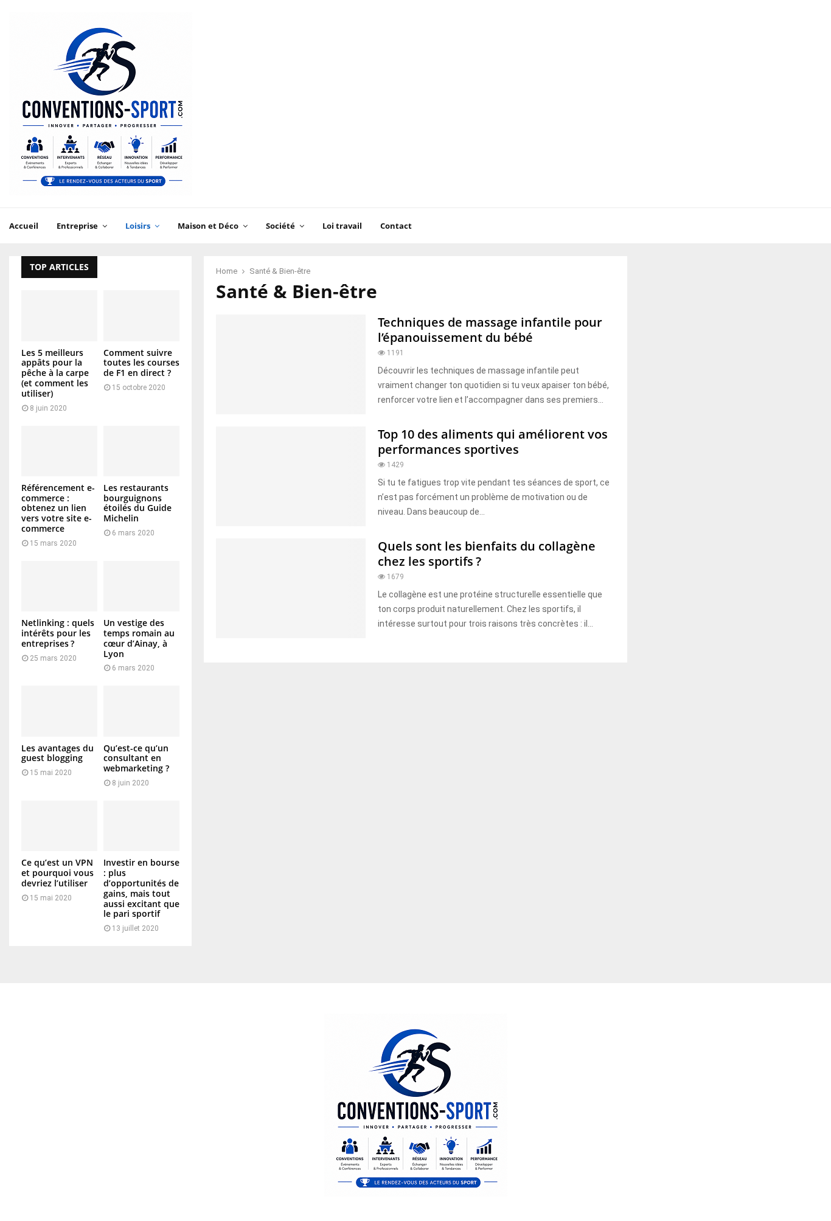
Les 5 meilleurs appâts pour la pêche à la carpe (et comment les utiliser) (55, 373)
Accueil (23, 225)
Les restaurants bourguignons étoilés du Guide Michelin (137, 503)
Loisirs (137, 225)
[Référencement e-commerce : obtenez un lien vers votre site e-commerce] (59, 451)
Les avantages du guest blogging (57, 753)
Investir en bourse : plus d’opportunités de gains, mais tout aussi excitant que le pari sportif (141, 888)
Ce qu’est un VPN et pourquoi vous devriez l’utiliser (57, 873)
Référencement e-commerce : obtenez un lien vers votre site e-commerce (58, 508)
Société (280, 225)
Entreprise (77, 225)
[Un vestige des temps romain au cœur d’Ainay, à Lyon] (141, 586)
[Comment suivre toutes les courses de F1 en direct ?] (141, 315)
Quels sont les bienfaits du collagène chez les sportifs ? (487, 553)
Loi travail (342, 225)
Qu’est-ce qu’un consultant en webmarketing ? (136, 758)
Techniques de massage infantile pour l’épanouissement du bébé (490, 330)
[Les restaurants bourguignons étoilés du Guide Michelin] (141, 451)
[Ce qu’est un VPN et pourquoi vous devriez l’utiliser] (59, 826)
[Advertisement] (600, 104)
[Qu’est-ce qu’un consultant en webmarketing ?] (141, 711)
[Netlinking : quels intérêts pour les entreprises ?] (59, 586)
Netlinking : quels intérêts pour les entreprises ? (57, 633)
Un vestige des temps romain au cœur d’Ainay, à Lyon (139, 638)
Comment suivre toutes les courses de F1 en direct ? (141, 363)
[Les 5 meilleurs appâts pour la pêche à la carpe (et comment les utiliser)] (59, 315)
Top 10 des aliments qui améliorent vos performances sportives (493, 441)
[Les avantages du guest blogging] (59, 711)
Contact (396, 225)
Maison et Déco (208, 225)
